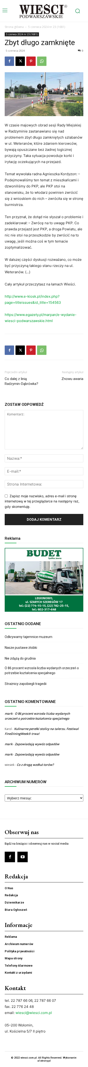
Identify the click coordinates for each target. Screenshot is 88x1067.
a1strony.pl (44, 1060)
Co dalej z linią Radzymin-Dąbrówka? (21, 381)
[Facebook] (9, 61)
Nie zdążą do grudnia (20, 658)
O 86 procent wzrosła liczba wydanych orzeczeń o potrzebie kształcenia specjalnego (42, 670)
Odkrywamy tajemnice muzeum (28, 637)
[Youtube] (22, 857)
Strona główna (14, 27)
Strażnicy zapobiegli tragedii (25, 684)
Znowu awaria (72, 379)
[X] (20, 61)
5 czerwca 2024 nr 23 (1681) (46, 27)
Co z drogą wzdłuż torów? (35, 765)
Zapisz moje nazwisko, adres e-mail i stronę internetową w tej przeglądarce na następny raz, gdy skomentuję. (42, 501)
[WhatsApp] (41, 61)
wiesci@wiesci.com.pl (33, 1012)
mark (8, 713)
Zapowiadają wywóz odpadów (37, 744)
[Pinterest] (31, 61)
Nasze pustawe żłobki (21, 647)
